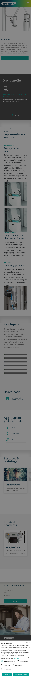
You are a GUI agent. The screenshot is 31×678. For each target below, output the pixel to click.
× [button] (29, 642)
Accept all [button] (7, 674)
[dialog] (15, 659)
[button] (15, 672)
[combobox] (27, 642)
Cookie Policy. (16, 658)
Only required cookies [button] (21, 674)
